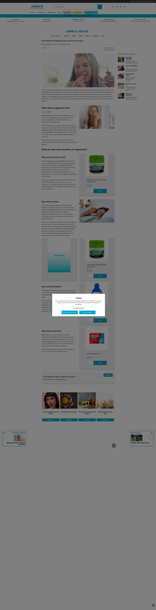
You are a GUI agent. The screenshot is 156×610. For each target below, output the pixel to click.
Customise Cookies (78, 308)
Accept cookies (87, 312)
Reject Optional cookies (70, 312)
